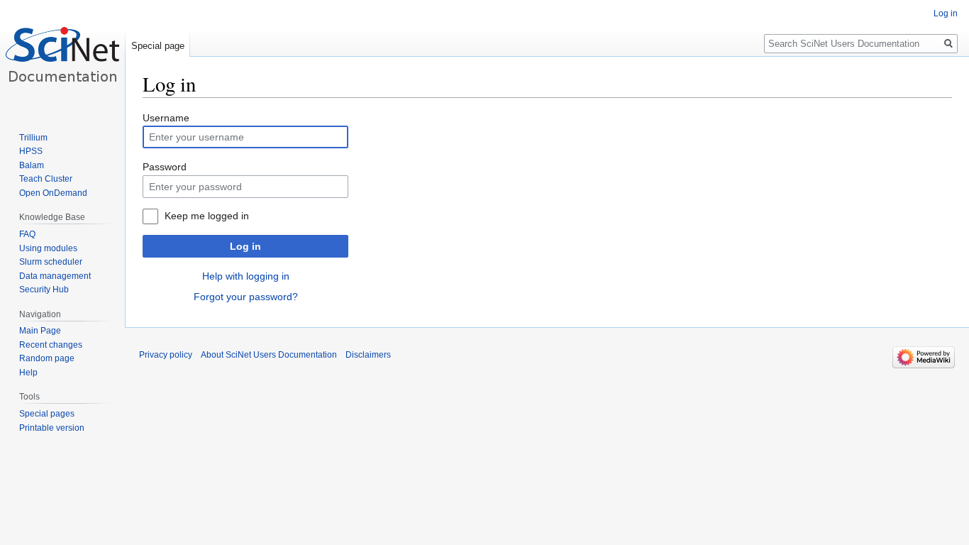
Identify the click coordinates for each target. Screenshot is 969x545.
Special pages (46, 414)
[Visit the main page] (62, 57)
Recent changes (50, 345)
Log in (245, 246)
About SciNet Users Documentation (269, 355)
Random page (46, 358)
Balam (31, 165)
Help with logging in (245, 276)
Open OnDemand (53, 193)
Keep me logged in (207, 215)
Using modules (48, 248)
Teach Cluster (45, 179)
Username (166, 117)
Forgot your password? (246, 296)
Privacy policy (165, 355)
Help (28, 373)
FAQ (27, 234)
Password (165, 166)
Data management (55, 276)
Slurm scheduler (50, 262)
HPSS (31, 151)
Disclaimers (368, 355)
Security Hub (44, 289)
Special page (157, 45)
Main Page (40, 331)
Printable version (51, 428)
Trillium (33, 138)
